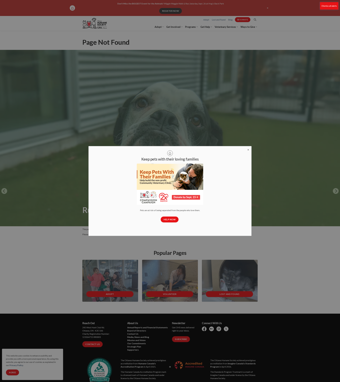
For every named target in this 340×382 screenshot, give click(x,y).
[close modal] (248, 149)
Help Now (170, 219)
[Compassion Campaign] (170, 184)
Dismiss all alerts (329, 6)
